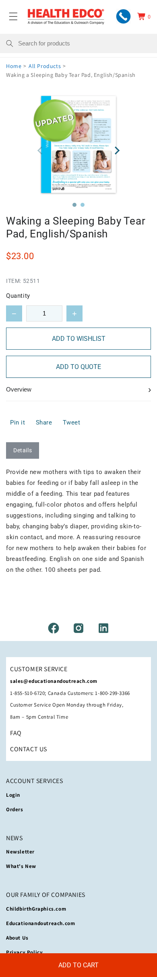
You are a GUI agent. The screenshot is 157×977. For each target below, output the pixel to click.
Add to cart (78, 965)
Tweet (72, 422)
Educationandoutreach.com (40, 923)
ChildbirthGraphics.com (36, 908)
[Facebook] (53, 628)
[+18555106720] (123, 16)
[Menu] (13, 16)
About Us (17, 937)
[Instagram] (78, 628)
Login (13, 794)
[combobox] (84, 43)
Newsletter (20, 851)
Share (44, 422)
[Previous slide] (40, 150)
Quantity (18, 295)
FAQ (16, 733)
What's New (21, 866)
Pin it (17, 422)
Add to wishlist (78, 338)
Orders (14, 809)
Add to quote (78, 367)
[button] (74, 205)
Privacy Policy (24, 952)
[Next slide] (117, 150)
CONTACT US (28, 749)
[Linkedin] (103, 628)
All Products (45, 66)
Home (13, 66)
